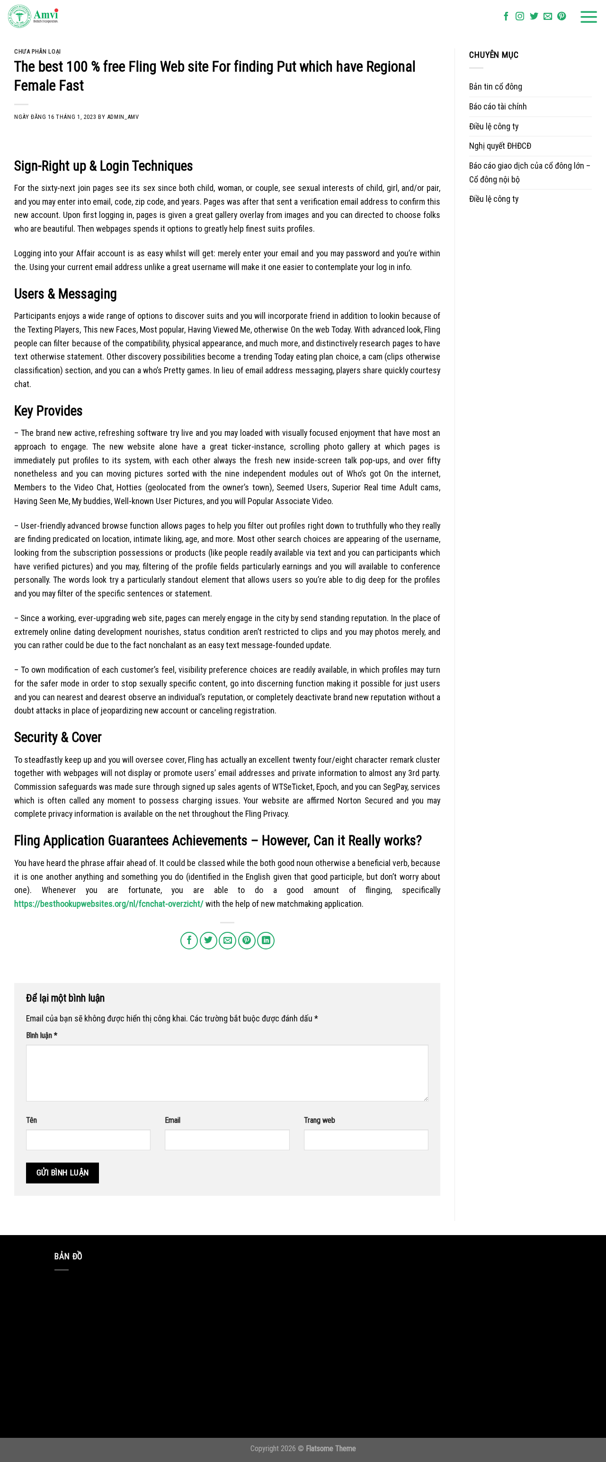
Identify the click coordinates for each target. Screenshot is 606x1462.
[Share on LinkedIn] (266, 940)
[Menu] (589, 17)
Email (172, 1120)
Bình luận (41, 1035)
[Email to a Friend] (227, 940)
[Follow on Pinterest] (561, 17)
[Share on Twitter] (208, 940)
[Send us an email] (548, 17)
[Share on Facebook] (189, 940)
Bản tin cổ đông (495, 86)
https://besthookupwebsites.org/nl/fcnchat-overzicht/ (109, 904)
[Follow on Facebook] (506, 17)
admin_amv (123, 116)
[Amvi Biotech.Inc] (54, 17)
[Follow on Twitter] (534, 17)
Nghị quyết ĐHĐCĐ (500, 146)
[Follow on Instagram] (520, 17)
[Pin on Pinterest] (247, 940)
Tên (31, 1120)
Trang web (319, 1120)
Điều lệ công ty (493, 126)
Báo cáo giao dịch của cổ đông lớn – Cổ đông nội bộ (529, 172)
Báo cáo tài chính (498, 106)
